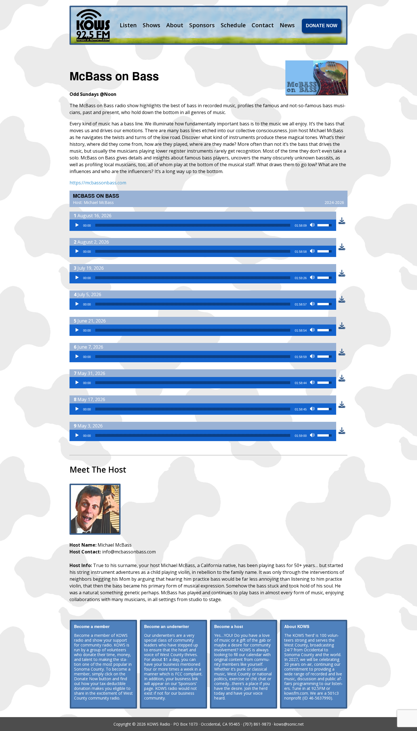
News (287, 25)
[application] (203, 225)
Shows (151, 25)
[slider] (192, 225)
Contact (263, 25)
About (174, 25)
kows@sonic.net (289, 724)
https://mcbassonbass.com (98, 183)
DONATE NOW (321, 25)
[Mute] (313, 225)
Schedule (233, 25)
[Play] (77, 225)
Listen (128, 25)
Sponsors (202, 25)
